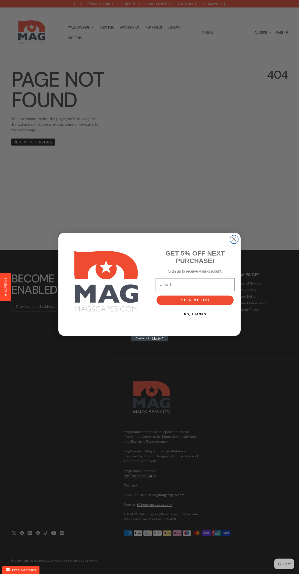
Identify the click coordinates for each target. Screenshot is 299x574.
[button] (5, 287)
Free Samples (23, 570)
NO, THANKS (195, 314)
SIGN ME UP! (195, 300)
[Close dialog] (234, 239)
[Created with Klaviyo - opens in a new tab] (149, 338)
